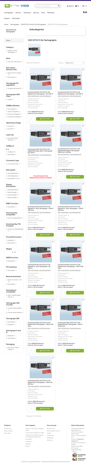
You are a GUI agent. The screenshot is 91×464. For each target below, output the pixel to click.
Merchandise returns (53, 431)
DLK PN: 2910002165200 (15, 218)
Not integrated (13, 109)
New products (8, 431)
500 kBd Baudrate (13, 176)
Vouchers (50, 440)
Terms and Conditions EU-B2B (35, 433)
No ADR (11, 99)
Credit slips (50, 435)
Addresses (50, 438)
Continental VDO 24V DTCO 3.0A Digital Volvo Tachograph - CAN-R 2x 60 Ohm (40, 382)
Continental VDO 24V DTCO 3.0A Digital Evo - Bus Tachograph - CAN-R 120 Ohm (40, 208)
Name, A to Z (75, 63)
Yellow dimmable (13, 197)
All (8, 149)
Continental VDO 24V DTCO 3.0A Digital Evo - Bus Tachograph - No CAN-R (39, 266)
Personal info (51, 428)
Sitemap (28, 444)
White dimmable (13, 192)
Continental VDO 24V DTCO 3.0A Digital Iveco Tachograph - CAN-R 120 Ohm (70, 266)
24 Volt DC (11, 129)
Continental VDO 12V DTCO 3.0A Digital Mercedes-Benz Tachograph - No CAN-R (40, 151)
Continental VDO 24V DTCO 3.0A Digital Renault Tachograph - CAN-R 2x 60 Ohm (70, 324)
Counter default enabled (15, 312)
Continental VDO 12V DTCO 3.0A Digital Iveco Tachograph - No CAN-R (40, 93)
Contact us (29, 441)
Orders (49, 433)
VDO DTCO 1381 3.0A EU (15, 62)
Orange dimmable (13, 190)
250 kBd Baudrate (13, 173)
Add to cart (45, 119)
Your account (51, 425)
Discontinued (12, 77)
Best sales (7, 433)
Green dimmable (13, 195)
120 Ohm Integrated (14, 111)
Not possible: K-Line (14, 178)
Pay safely (29, 439)
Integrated (12, 152)
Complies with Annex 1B (15, 88)
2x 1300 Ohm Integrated (15, 117)
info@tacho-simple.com (77, 440)
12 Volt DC (11, 126)
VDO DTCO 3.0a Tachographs (11, 31)
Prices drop (7, 428)
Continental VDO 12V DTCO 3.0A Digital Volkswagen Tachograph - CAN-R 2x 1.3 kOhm (69, 150)
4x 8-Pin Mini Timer (14, 164)
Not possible (12, 154)
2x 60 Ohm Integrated (15, 114)
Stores (28, 446)
